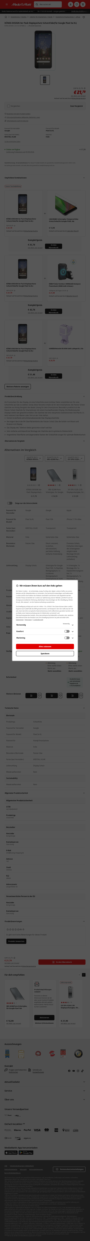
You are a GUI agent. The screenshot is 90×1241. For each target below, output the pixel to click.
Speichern (45, 653)
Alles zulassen (45, 646)
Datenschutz (19, 620)
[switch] (67, 631)
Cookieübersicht (38, 620)
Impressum (28, 620)
